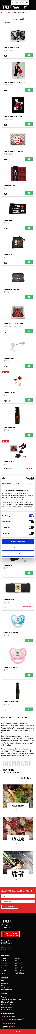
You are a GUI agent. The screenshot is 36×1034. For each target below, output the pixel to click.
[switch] (31, 521)
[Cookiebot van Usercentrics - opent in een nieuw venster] (26, 478)
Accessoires (4, 983)
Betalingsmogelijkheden (7, 1004)
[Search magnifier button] (27, 2)
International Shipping (7, 1002)
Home (2, 12)
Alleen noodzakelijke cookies (18, 554)
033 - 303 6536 (5, 950)
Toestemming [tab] (6, 483)
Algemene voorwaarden (7, 1007)
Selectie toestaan (18, 548)
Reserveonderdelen (6, 990)
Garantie (3, 997)
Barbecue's (4, 981)
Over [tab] (29, 483)
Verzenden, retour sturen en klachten (11, 999)
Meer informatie (28, 607)
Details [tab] (18, 483)
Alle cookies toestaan (18, 541)
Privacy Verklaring (6, 1009)
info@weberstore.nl (6, 947)
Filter (16, 1032)
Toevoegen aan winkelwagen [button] (29, 55)
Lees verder (29, 468)
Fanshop (8, 12)
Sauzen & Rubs (5, 987)
